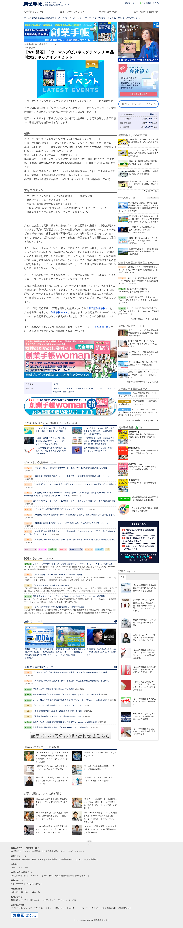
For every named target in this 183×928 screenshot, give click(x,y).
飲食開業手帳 (51, 859)
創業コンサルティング (137, 557)
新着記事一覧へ (152, 191)
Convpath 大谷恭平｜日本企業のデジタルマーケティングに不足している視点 (52, 802)
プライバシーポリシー (43, 908)
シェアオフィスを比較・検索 (41, 876)
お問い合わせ (34, 900)
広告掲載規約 (124, 908)
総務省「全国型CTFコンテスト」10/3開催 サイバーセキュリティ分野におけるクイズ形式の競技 (74, 501)
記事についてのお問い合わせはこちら (70, 735)
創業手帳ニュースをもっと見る (145, 319)
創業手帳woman (66, 859)
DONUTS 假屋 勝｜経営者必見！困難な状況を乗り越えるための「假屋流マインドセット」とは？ (52, 816)
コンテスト (67, 388)
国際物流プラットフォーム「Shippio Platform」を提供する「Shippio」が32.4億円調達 (69, 596)
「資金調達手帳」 (101, 327)
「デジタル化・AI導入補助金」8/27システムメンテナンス (57, 705)
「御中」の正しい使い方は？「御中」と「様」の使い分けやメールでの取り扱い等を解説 (144, 686)
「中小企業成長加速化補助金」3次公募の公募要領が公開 (57, 716)
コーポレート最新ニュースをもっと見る (142, 420)
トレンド (63, 549)
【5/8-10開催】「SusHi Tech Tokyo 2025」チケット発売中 (58, 574)
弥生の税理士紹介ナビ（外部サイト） (71, 876)
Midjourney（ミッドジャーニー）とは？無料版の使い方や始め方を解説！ (144, 716)
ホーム (27, 18)
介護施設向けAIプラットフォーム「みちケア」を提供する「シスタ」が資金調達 (66, 694)
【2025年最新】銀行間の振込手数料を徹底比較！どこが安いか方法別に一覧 (144, 669)
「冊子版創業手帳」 (97, 308)
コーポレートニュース (20, 867)
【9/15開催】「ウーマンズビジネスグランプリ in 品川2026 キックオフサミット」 (106, 18)
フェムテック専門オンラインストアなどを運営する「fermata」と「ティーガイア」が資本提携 (73, 564)
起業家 (71, 391)
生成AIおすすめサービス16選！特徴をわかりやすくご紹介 (144, 622)
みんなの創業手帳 (18, 876)
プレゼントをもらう (75, 851)
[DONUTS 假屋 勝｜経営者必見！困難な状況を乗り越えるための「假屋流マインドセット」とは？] (29, 816)
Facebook (19, 884)
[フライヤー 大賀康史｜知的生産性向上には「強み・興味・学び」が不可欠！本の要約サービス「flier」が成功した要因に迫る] (77, 803)
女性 (110, 388)
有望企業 (53, 549)
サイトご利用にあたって (21, 908)
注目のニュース (33, 621)
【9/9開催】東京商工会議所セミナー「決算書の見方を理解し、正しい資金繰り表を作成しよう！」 (74, 515)
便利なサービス (76, 549)
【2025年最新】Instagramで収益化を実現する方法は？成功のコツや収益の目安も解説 (144, 654)
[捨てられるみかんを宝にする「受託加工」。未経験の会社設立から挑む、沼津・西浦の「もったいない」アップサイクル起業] (29, 756)
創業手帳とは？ (17, 851)
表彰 (65, 391)
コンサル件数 (125, 119)
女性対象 (42, 549)
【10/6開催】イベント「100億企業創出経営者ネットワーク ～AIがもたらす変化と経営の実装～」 (75, 484)
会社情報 (15, 892)
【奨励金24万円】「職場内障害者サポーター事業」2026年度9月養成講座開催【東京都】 (70, 468)
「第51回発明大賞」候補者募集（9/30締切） (52, 585)
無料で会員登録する (35, 851)
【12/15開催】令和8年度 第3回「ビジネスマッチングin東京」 (59, 509)
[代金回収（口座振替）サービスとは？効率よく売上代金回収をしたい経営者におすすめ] (29, 781)
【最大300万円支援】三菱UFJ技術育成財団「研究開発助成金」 (59, 607)
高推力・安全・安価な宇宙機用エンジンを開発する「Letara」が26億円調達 (65, 722)
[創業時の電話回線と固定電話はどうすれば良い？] (77, 756)
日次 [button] (122, 577)
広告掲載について (18, 900)
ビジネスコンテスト (97, 388)
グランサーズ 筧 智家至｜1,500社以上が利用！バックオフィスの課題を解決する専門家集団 (100, 829)
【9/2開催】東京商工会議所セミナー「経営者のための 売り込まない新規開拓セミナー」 (71, 523)
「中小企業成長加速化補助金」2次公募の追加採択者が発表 (58, 711)
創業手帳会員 (125, 123)
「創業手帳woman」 (59, 312)
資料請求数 (124, 127)
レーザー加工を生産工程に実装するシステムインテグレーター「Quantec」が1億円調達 (70, 700)
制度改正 (99, 549)
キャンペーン (30, 549)
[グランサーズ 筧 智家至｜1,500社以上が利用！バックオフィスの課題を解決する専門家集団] (77, 830)
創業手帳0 (15, 859)
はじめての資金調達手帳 (85, 859)
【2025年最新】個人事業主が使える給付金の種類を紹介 (144, 701)
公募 (107, 549)
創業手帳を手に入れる (55, 851)
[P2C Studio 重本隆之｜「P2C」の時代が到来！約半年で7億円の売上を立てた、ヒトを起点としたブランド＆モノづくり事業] (77, 816)
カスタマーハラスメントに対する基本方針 (98, 908)
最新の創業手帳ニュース (39, 667)
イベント (66, 18)
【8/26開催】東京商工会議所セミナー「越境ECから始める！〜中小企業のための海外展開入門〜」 (74, 539)
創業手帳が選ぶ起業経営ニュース (46, 18)
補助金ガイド (37, 859)
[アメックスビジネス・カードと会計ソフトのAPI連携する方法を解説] (77, 781)
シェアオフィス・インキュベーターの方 (59, 900)
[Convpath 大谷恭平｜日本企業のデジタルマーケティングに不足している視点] (29, 803)
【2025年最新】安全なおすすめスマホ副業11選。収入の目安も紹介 (144, 731)
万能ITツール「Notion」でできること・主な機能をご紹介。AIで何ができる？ (144, 637)
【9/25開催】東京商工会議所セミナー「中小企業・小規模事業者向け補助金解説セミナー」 (71, 476)
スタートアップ (80, 388)
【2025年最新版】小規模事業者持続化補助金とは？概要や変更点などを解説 (144, 588)
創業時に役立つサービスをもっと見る (143, 382)
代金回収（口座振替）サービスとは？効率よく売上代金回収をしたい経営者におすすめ (52, 780)
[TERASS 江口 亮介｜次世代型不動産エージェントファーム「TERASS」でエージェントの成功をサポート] (29, 830)
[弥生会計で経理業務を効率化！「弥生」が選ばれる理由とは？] (77, 770)
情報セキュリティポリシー (66, 908)
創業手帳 (26, 859)
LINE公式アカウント (34, 884)
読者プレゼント (131, 3)
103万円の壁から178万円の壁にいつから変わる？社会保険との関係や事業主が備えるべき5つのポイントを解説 (144, 605)
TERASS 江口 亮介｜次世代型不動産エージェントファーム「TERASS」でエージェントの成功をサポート (51, 829)
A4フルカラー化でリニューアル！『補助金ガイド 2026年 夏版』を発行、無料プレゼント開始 (138, 412)
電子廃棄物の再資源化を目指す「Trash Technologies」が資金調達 (61, 727)
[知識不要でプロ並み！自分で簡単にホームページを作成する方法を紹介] (29, 770)
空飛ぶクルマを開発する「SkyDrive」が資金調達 (53, 689)
